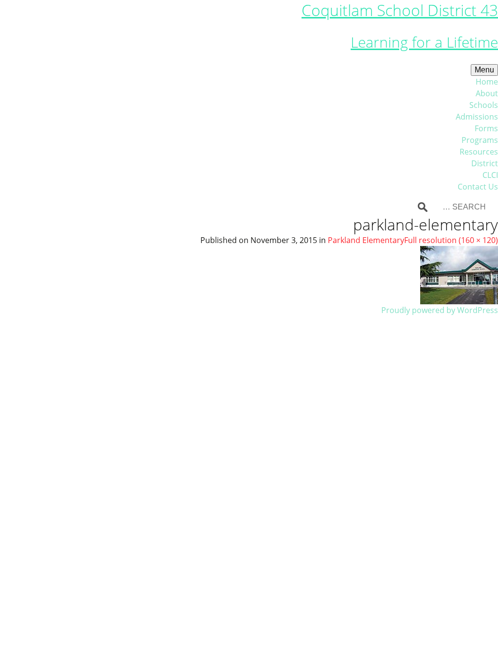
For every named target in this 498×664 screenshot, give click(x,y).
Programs (480, 140)
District (484, 163)
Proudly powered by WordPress (439, 310)
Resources (479, 151)
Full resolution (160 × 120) (451, 240)
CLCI (490, 175)
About (487, 93)
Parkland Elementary (366, 240)
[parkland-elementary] (459, 274)
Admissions (477, 116)
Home (487, 81)
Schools (483, 105)
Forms (486, 128)
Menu (484, 70)
